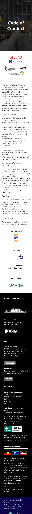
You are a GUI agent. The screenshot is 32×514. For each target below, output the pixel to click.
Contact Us (14, 508)
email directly (8, 218)
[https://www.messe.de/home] (16, 62)
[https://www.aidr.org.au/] (16, 74)
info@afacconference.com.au (14, 413)
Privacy (19, 506)
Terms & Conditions (17, 504)
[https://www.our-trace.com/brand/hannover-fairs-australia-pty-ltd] (13, 431)
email (26, 224)
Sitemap (7, 508)
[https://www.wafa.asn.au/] (23, 70)
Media (7, 504)
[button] (28, 3)
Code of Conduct (9, 506)
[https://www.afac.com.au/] (16, 59)
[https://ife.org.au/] (11, 70)
